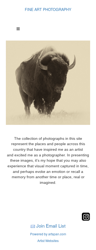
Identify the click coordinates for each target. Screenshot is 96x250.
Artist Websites (48, 240)
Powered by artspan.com (48, 234)
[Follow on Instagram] (86, 219)
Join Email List (51, 225)
